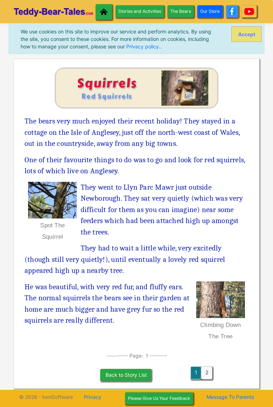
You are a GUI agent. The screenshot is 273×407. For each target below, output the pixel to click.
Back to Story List (125, 375)
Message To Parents (230, 397)
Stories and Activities (139, 11)
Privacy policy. (143, 46)
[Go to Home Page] (104, 12)
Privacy (92, 397)
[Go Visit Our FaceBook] (232, 11)
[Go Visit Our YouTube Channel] (249, 11)
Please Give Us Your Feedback (159, 398)
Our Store (210, 11)
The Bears (180, 11)
